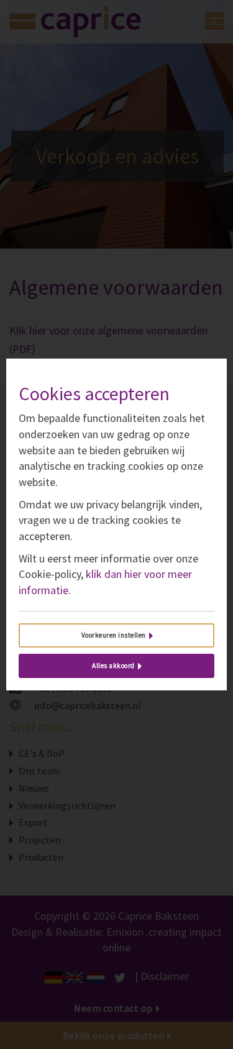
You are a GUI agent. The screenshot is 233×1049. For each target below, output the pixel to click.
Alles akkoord (113, 665)
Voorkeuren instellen (113, 635)
